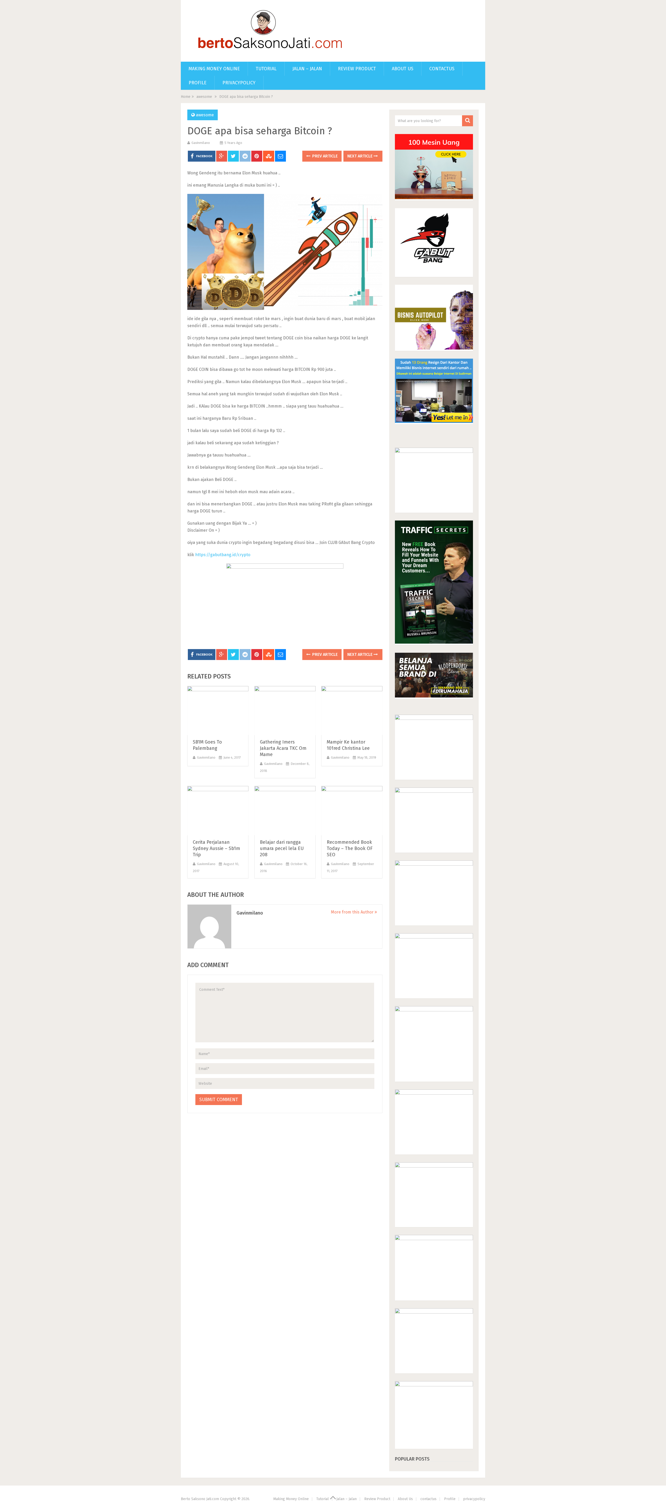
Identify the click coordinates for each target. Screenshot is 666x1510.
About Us (402, 69)
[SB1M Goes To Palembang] (217, 710)
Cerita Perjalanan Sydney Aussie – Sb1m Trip (216, 848)
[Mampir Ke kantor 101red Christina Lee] (351, 710)
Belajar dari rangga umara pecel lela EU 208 (282, 848)
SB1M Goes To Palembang (207, 745)
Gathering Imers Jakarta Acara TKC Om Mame (283, 748)
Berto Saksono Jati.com (200, 1499)
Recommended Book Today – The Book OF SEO (350, 848)
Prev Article (324, 156)
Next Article (360, 156)
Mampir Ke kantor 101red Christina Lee (348, 745)
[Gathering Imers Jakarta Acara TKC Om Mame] (285, 710)
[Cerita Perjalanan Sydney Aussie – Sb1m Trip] (217, 810)
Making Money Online (214, 69)
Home (185, 96)
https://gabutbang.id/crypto (222, 554)
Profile (198, 83)
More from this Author (353, 912)
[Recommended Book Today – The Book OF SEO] (351, 810)
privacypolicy (238, 83)
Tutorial (266, 69)
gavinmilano (200, 143)
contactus (441, 69)
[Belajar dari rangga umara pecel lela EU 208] (285, 810)
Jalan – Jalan (307, 69)
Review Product (357, 69)
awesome (204, 96)
